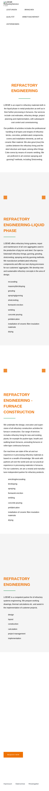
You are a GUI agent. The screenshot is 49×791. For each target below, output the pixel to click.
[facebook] (8, 786)
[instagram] (4, 786)
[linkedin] (12, 786)
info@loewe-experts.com (20, 745)
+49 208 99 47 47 (18, 735)
